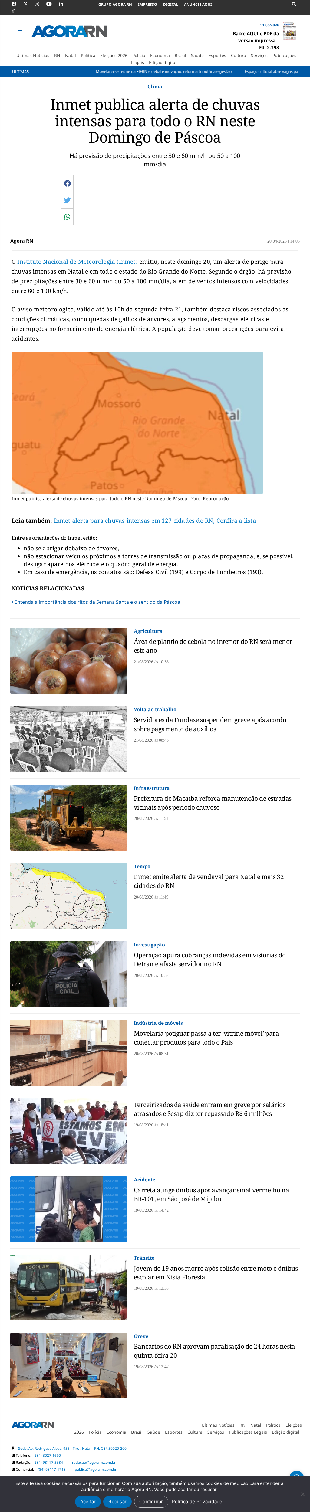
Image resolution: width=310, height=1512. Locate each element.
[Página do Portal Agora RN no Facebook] (17, 4)
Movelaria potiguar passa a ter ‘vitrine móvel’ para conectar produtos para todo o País (206, 1037)
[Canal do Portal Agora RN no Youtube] (52, 4)
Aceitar (88, 1501)
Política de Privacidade (197, 1501)
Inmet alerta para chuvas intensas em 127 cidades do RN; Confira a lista (155, 521)
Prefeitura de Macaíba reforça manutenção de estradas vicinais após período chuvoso (213, 802)
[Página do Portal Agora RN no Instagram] (40, 4)
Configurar (151, 1501)
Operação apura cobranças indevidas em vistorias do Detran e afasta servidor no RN (210, 959)
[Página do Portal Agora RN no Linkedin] (64, 4)
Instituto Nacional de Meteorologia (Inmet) (77, 262)
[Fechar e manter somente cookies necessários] (302, 1494)
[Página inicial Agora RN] (33, 1425)
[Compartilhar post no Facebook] (67, 183)
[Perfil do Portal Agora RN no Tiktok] (16, 11)
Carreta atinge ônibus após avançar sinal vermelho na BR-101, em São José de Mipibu (211, 1194)
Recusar (117, 1501)
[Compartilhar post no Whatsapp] (67, 217)
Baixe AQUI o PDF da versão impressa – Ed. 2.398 (256, 40)
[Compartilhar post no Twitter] (67, 200)
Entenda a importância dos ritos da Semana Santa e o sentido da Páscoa (97, 602)
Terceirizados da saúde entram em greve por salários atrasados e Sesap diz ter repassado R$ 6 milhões (209, 1109)
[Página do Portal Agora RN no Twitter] (29, 4)
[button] (21, 30)
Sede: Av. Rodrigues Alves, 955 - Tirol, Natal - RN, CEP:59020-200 (72, 1448)
